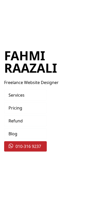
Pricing (15, 108)
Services (17, 95)
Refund (16, 121)
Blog (13, 134)
